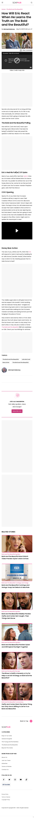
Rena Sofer (6, 362)
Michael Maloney (9, 29)
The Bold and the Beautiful (10, 327)
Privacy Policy (5, 794)
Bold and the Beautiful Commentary (12, 702)
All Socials (6, 784)
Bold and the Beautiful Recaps (11, 671)
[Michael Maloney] (5, 370)
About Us (4, 757)
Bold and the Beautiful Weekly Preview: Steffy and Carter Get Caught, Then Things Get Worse (16, 616)
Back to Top (24, 721)
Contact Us (5, 769)
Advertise (4, 763)
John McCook (26, 359)
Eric (30, 252)
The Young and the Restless (10, 742)
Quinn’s (25, 176)
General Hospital (7, 739)
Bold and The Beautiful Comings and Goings (15, 583)
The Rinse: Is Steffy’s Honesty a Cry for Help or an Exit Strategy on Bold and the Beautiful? (17, 675)
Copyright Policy (6, 799)
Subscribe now (17, 411)
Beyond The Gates (7, 748)
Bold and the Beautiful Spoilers (11, 554)
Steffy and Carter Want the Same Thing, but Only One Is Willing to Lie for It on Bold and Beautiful (17, 706)
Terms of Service (6, 797)
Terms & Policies (6, 766)
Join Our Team (6, 760)
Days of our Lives (7, 736)
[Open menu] (2, 3)
